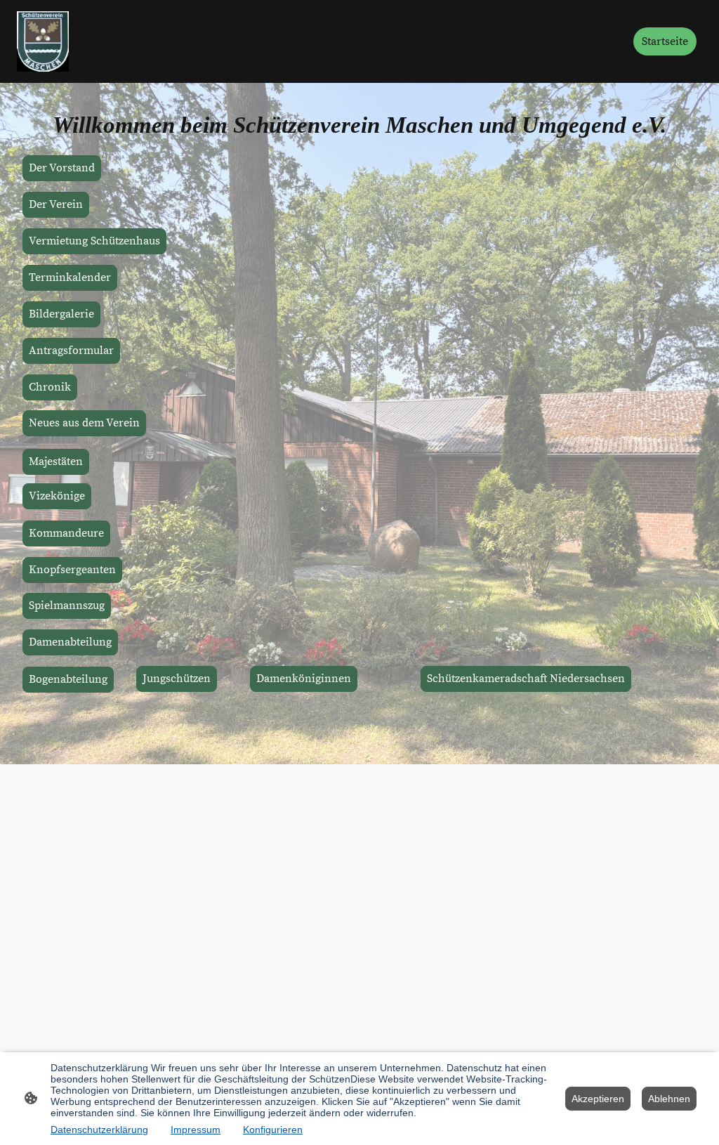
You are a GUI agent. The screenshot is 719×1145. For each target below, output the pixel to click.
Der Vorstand (62, 168)
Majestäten (56, 462)
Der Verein (56, 204)
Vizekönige (57, 496)
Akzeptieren (598, 1098)
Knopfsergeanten (72, 570)
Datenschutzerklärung (99, 1129)
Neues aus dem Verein (84, 423)
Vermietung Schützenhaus (94, 241)
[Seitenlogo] (43, 41)
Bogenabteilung (68, 679)
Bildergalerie (61, 314)
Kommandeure (66, 533)
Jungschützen (177, 679)
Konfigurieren (273, 1129)
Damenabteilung (70, 642)
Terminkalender (70, 277)
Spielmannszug (67, 606)
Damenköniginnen (303, 679)
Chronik (50, 387)
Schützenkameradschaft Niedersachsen (526, 679)
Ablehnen (669, 1098)
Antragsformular (71, 351)
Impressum (195, 1129)
